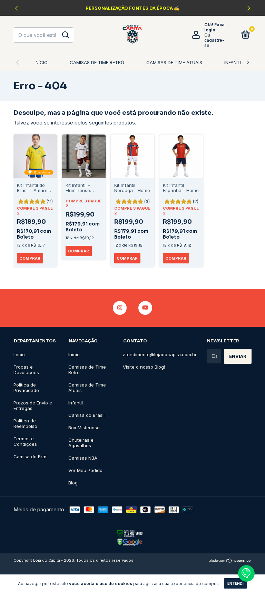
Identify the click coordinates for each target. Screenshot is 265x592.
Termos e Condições (25, 441)
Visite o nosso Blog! (144, 367)
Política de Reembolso (25, 423)
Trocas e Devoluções (26, 369)
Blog (73, 482)
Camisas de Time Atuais (174, 62)
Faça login (214, 27)
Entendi (235, 583)
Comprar (29, 258)
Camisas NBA (82, 458)
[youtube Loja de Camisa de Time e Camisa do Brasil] (145, 308)
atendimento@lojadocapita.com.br (160, 354)
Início (41, 62)
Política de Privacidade (26, 387)
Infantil (233, 62)
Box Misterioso (84, 427)
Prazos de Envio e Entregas (32, 405)
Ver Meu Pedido (85, 470)
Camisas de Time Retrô (97, 62)
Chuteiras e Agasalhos (81, 442)
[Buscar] (65, 35)
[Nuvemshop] (230, 561)
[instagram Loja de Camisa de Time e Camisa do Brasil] (120, 308)
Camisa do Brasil (31, 456)
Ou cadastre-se (214, 40)
